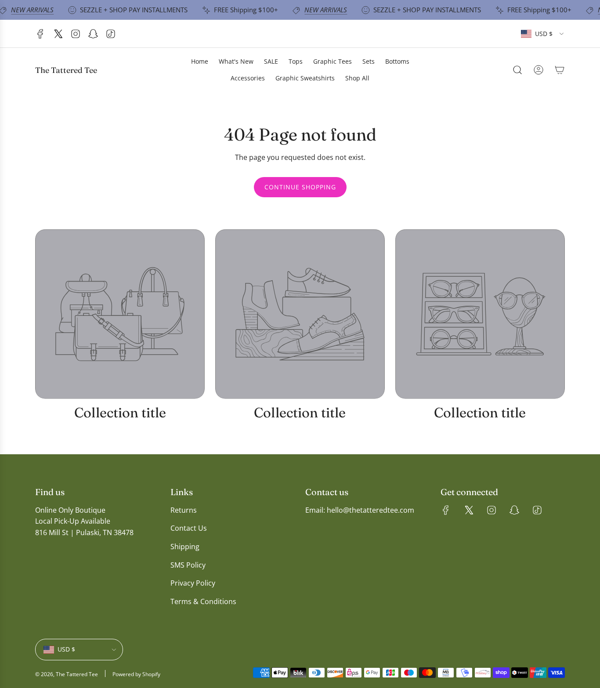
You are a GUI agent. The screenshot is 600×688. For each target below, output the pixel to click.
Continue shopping (300, 187)
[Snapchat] (93, 34)
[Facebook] (40, 34)
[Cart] (559, 69)
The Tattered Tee (66, 70)
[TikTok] (110, 34)
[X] (58, 34)
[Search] (517, 69)
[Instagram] (75, 34)
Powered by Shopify (136, 674)
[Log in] (538, 69)
